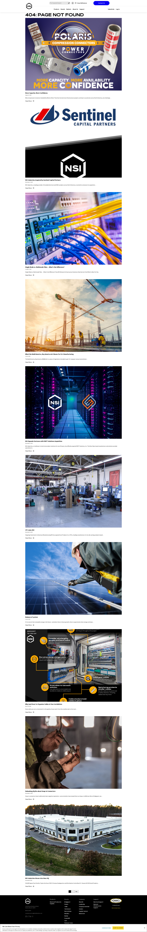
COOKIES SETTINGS (106, 928)
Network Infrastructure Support (97, 905)
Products (56, 9)
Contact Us (101, 3)
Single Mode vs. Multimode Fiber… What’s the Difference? (44, 267)
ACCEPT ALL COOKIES (118, 928)
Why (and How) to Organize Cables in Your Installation (43, 704)
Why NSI (81, 902)
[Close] (144, 928)
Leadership (82, 904)
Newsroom (82, 913)
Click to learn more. (116, 908)
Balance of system (31, 617)
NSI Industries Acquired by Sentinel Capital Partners (43, 180)
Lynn (65, 920)
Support (82, 9)
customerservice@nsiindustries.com (33, 913)
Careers (81, 909)
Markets (68, 9)
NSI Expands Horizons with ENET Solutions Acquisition (43, 441)
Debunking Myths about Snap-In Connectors (40, 791)
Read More (28, 101)
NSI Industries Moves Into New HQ (37, 878)
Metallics (66, 913)
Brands (63, 9)
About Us (75, 9)
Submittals (111, 9)
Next (76, 891)
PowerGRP (67, 918)
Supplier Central (83, 911)
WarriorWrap (67, 911)
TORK (65, 906)
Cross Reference (82, 3)
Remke (66, 916)
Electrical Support (98, 902)
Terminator (67, 909)
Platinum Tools (68, 923)
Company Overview (84, 906)
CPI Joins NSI (29, 530)
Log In (118, 9)
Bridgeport (67, 902)
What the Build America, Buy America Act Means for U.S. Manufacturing (49, 354)
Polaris (66, 904)
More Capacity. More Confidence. (36, 93)
